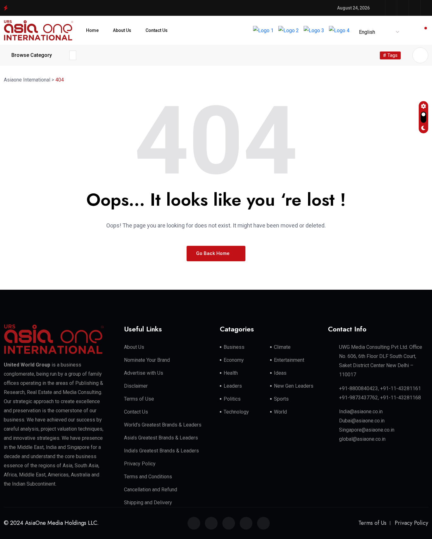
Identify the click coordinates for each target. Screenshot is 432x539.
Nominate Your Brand (147, 360)
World (280, 412)
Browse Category (31, 55)
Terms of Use (139, 399)
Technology (236, 412)
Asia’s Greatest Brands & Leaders (161, 438)
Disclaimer (136, 386)
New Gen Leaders (293, 386)
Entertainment (289, 360)
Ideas (280, 373)
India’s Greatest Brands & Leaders (161, 451)
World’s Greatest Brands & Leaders (162, 425)
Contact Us (156, 30)
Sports (281, 399)
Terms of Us (372, 523)
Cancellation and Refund (150, 490)
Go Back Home (213, 253)
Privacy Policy (140, 464)
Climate (282, 347)
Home (92, 30)
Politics (232, 399)
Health (231, 373)
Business (234, 347)
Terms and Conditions (148, 477)
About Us (122, 30)
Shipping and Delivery (148, 503)
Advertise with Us (143, 373)
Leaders (233, 386)
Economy (234, 360)
